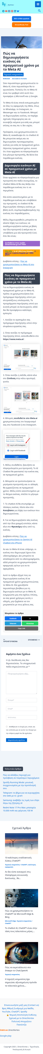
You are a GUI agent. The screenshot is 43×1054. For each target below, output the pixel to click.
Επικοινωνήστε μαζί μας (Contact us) (21, 1005)
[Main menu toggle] (38, 4)
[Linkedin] (15, 11)
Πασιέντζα (21, 1024)
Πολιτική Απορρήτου (21, 1021)
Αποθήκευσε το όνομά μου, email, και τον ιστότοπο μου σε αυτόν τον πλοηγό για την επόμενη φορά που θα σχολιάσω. (21, 730)
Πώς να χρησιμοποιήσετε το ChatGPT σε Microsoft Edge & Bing (19, 913)
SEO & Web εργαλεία (21, 18)
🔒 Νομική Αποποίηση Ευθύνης (21, 1015)
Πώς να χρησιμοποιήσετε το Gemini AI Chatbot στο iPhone (17, 539)
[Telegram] (3, 11)
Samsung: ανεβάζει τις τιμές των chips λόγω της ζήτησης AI (21, 802)
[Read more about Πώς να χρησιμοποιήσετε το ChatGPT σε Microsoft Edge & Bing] (21, 898)
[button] (39, 11)
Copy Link (21, 628)
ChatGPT (24, 865)
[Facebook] (9, 11)
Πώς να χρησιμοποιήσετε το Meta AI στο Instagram (18, 264)
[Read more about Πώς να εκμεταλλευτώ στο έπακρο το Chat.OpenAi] (21, 952)
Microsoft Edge (10, 921)
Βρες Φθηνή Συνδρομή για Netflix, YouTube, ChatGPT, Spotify (18, 1010)
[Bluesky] (18, 11)
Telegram (13, 623)
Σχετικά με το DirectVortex (21, 1018)
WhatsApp (30, 623)
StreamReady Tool (21, 25)
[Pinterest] (12, 11)
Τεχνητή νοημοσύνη (13, 74)
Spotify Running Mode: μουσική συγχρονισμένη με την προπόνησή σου (19, 785)
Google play (5, 1035)
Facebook (12, 618)
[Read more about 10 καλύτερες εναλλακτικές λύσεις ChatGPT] (21, 843)
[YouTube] (6, 11)
